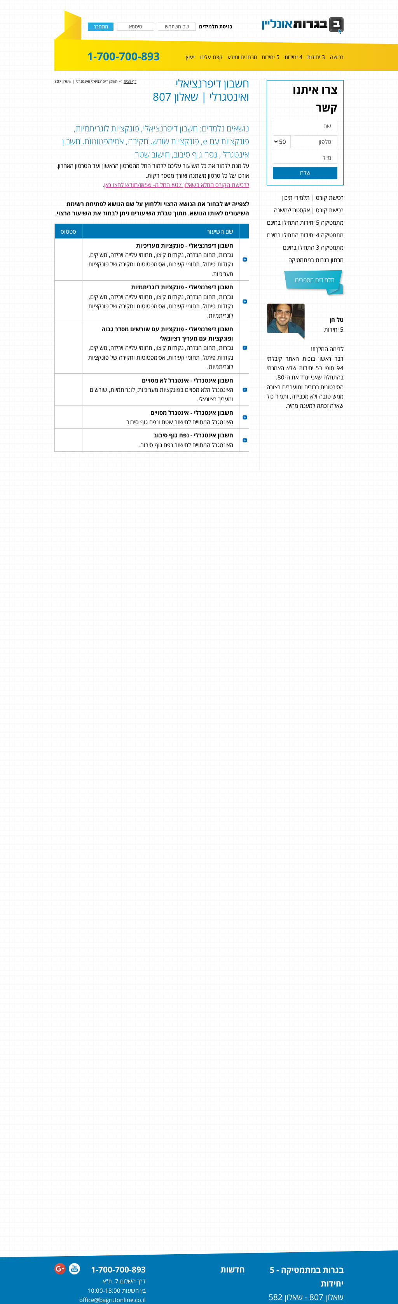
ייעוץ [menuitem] (191, 57)
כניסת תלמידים (215, 26)
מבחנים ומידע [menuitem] (242, 57)
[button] (352, 367)
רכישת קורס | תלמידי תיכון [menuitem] (313, 197)
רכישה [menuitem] (337, 57)
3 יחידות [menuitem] (316, 57)
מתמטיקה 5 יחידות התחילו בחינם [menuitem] (305, 222)
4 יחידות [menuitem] (293, 57)
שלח (305, 173)
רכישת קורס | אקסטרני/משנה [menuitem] (309, 210)
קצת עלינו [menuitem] (211, 57)
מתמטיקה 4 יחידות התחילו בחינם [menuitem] (305, 235)
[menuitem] (337, 59)
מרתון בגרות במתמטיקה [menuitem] (316, 260)
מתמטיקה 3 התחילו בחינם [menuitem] (313, 247)
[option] (305, 367)
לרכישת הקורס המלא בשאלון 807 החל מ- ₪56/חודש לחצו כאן (176, 185)
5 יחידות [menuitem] (270, 57)
